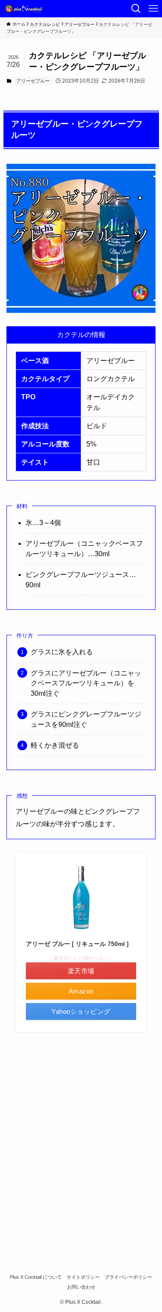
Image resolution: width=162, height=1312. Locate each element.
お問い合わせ (81, 1287)
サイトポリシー (83, 1277)
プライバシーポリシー (128, 1277)
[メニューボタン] (153, 8)
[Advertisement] (81, 1143)
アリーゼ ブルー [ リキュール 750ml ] (77, 943)
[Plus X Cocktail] (25, 8)
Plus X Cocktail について (36, 1277)
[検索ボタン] (136, 8)
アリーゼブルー (33, 80)
